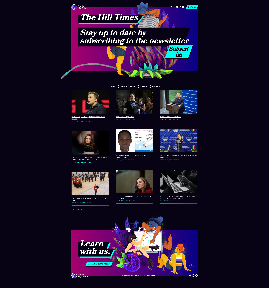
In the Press (143, 86)
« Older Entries (76, 209)
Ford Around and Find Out (170, 117)
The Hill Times (85, 121)
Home (113, 86)
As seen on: (134, 223)
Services (132, 86)
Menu (172, 7)
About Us (122, 86)
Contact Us (155, 86)
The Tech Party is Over (125, 117)
